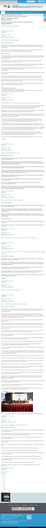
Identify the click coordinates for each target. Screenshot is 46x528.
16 (4, 483)
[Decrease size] (8, 500)
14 (4, 481)
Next (4, 488)
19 (4, 487)
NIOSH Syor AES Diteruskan (10, 26)
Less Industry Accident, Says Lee (11, 290)
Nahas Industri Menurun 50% (10, 153)
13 (4, 480)
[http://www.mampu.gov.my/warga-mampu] (33, 508)
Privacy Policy (10, 505)
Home (3, 12)
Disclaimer (31, 505)
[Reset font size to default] (6, 500)
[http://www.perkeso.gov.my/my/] (29, 508)
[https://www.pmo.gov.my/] (16, 508)
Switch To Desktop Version (23, 527)
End (4, 489)
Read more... (3, 35)
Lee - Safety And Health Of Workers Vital (13, 304)
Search (36, 1)
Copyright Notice (25, 505)
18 (4, 486)
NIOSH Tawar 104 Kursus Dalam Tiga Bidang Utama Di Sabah (20, 103)
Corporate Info (8, 12)
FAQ (26, 12)
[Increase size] (5, 500)
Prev (4, 475)
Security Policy (17, 505)
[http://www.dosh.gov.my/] (26, 508)
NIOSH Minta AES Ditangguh (10, 40)
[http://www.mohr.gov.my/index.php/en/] (23, 508)
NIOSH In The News (10, 31)
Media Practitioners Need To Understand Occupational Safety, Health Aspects (23, 252)
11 (4, 477)
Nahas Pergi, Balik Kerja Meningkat (12, 200)
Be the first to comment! (5, 34)
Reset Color (6, 496)
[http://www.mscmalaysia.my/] (19, 508)
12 (4, 478)
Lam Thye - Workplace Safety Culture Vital (14, 425)
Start (5, 474)
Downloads (22, 12)
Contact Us (31, 12)
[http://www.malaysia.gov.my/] (13, 508)
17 (4, 484)
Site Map (36, 505)
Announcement (15, 12)
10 (4, 476)
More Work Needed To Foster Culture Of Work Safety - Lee (19, 238)
